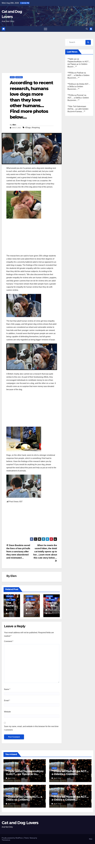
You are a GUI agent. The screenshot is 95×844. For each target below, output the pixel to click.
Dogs (12, 77)
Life (8, 599)
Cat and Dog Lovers (20, 822)
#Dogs (28, 128)
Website (7, 712)
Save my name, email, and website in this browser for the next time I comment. (31, 728)
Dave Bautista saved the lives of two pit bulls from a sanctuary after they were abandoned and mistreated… (18, 551)
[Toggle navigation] (45, 29)
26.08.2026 (11, 778)
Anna (10, 613)
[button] (87, 29)
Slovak (54, 793)
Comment (8, 641)
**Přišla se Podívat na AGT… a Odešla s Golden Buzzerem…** (78, 75)
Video (13, 599)
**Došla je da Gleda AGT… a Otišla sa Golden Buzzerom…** (79, 86)
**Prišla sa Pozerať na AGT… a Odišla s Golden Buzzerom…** (78, 97)
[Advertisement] (32, 56)
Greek (8, 768)
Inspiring (19, 77)
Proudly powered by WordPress (12, 838)
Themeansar (6, 840)
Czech (54, 768)
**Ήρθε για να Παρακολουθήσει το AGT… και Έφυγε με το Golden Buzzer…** (24, 774)
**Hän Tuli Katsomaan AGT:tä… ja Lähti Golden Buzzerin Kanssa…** (78, 108)
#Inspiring (36, 128)
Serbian (9, 793)
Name (7, 689)
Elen (14, 125)
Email (7, 700)
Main (90, 839)
